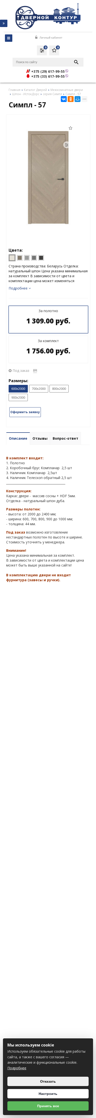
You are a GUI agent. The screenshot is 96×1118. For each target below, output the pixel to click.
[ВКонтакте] (64, 99)
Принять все (48, 1106)
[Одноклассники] (71, 99)
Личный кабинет (50, 37)
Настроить (48, 1094)
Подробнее (16, 1068)
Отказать (48, 1081)
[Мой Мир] (77, 99)
